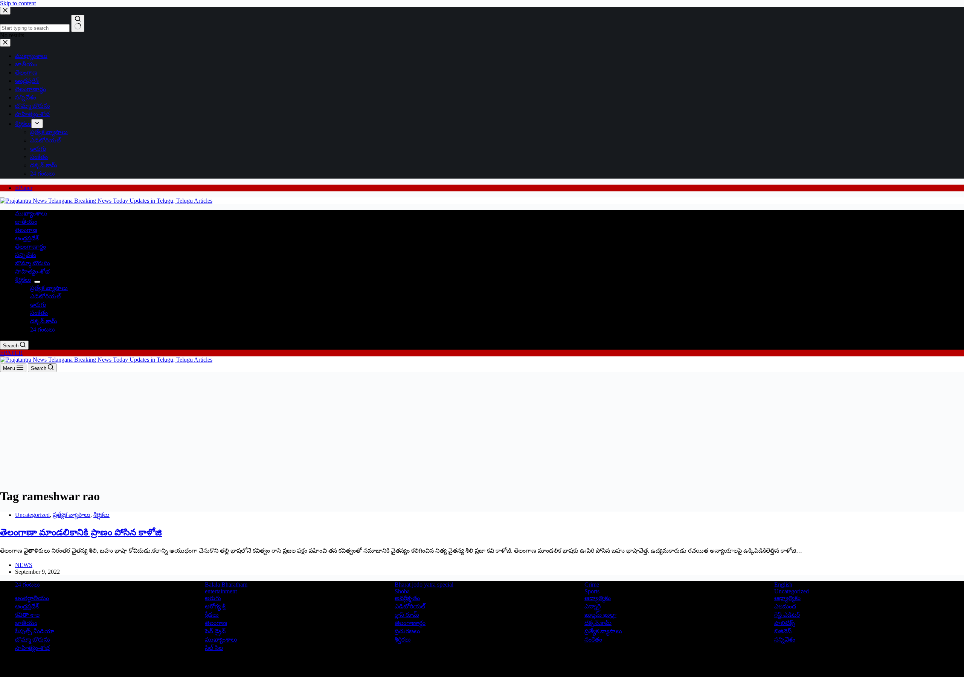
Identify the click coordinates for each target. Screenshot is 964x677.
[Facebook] (4, 673)
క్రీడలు (212, 614)
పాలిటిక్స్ (784, 623)
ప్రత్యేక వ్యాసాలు (49, 288)
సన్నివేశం (25, 255)
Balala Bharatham (226, 584)
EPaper (23, 188)
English (783, 584)
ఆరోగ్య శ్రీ (215, 606)
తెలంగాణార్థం (30, 246)
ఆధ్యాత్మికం (787, 598)
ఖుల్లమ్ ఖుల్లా (600, 614)
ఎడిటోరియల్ (45, 296)
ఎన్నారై (592, 606)
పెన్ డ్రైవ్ (215, 631)
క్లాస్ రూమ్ (407, 614)
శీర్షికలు (23, 280)
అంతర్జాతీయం (32, 598)
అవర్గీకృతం (407, 598)
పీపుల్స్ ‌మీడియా (34, 631)
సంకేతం (39, 313)
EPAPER (11, 353)
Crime (591, 584)
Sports (591, 591)
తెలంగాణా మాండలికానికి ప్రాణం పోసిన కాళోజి (81, 532)
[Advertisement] (482, 428)
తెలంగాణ (26, 230)
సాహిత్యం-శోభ (32, 271)
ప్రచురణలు (407, 631)
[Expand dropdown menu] (37, 282)
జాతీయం (26, 222)
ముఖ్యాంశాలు (31, 213)
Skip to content (18, 3)
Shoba (402, 591)
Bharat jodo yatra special (424, 584)
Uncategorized (32, 515)
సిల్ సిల (214, 648)
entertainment (221, 591)
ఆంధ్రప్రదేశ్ (27, 238)
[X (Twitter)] (13, 673)
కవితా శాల (27, 614)
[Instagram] (22, 673)
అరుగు (38, 304)
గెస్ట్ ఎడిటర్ (787, 614)
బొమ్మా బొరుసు (32, 263)
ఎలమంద (785, 606)
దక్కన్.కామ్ (43, 321)
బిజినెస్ (783, 631)
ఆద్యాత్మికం (597, 598)
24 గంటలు (42, 329)
